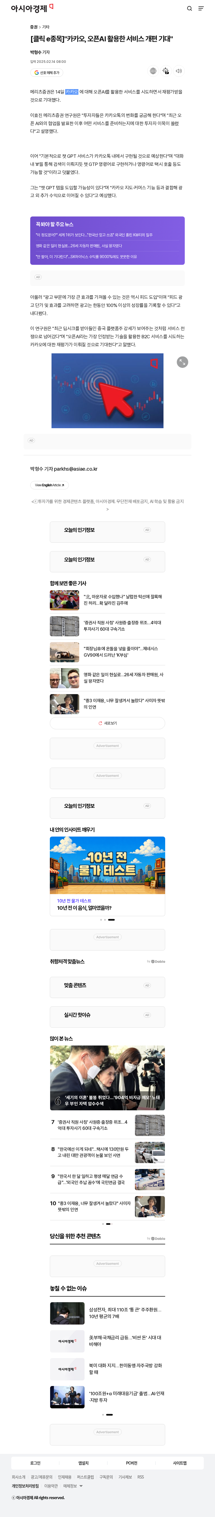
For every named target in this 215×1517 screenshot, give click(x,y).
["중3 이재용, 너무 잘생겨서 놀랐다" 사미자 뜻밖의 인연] (64, 713)
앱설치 (83, 1463)
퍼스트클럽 (85, 1477)
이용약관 (51, 1486)
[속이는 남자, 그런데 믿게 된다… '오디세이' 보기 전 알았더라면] (67, 1323)
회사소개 (18, 1477)
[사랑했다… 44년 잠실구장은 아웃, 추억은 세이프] (67, 1379)
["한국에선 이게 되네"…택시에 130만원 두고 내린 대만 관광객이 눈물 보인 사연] (150, 1162)
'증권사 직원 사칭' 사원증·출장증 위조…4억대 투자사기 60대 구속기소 (122, 626)
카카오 (72, 92)
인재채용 (64, 1477)
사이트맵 (179, 1463)
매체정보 (70, 1486)
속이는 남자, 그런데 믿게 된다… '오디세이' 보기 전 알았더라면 (125, 1313)
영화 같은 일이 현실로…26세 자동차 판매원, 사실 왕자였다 (79, 246)
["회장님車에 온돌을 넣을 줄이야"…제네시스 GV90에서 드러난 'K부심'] (64, 661)
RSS (140, 1477)
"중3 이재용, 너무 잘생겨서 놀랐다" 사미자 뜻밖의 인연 (124, 703)
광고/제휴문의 (41, 1477)
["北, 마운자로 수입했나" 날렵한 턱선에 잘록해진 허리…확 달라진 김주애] (64, 609)
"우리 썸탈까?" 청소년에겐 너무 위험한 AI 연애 (124, 1397)
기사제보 (125, 1477)
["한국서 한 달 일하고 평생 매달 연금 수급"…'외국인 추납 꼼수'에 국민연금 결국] (150, 1189)
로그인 (35, 1463)
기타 (46, 27)
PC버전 (131, 1463)
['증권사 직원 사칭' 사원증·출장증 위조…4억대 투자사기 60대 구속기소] (64, 635)
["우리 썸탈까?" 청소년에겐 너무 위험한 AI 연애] (67, 1407)
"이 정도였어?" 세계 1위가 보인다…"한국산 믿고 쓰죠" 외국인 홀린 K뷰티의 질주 (94, 235)
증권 (34, 27)
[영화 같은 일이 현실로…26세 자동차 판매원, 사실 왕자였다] (64, 687)
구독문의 (106, 1477)
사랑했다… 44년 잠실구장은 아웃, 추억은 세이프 (125, 1369)
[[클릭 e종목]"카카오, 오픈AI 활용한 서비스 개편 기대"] (107, 390)
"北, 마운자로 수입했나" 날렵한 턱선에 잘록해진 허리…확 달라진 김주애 (123, 600)
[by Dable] (156, 1238)
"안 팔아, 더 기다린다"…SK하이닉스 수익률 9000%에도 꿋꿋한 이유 (86, 256)
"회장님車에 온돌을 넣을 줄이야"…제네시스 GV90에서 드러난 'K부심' (121, 652)
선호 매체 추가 (49, 73)
